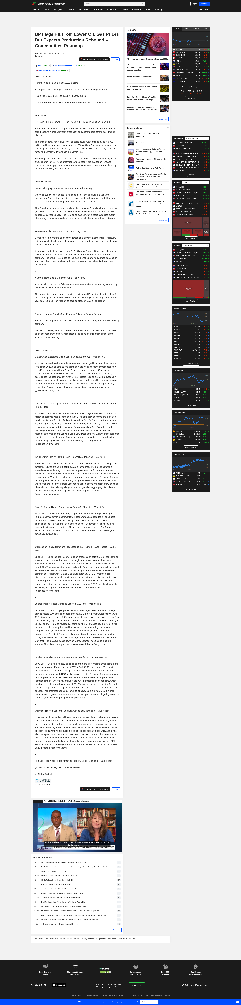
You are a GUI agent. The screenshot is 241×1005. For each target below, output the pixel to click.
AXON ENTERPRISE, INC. (185, 275)
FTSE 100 (179, 61)
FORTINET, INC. (181, 261)
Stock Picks (84, 9)
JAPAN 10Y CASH (182, 479)
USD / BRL (177, 335)
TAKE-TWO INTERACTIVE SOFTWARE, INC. (188, 203)
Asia (205, 29)
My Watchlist (178, 139)
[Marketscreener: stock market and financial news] (48, 4)
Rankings (159, 9)
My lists (191, 175)
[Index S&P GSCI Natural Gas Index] (67, 70)
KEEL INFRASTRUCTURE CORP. (187, 168)
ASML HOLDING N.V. (183, 266)
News (47, 9)
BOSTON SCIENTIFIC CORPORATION (188, 199)
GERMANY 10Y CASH (183, 476)
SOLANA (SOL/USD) (183, 437)
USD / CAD (177, 330)
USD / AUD (177, 347)
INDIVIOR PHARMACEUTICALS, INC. (188, 153)
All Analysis (163, 220)
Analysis (58, 9)
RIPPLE (178, 443)
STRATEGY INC (181, 258)
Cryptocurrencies (180, 412)
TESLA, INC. (180, 187)
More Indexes (191, 98)
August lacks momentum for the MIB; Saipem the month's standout (63, 862)
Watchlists (111, 9)
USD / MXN (177, 332)
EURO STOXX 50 (182, 70)
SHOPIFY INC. (181, 272)
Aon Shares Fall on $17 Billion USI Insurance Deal (58, 889)
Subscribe (205, 4)
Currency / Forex (180, 308)
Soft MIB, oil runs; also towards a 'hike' (54, 871)
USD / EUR (177, 327)
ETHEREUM (180, 434)
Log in (194, 4)
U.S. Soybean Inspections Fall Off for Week (55, 884)
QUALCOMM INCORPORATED (186, 256)
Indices (177, 29)
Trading (124, 9)
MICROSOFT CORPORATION (186, 156)
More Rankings (191, 238)
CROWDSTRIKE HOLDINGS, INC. (187, 193)
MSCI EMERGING (182, 78)
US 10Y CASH (181, 473)
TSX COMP (179, 58)
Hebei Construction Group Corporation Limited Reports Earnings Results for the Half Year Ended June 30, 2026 (77, 915)
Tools (147, 9)
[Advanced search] (142, 4)
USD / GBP (177, 356)
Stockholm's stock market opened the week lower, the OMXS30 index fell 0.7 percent (70, 911)
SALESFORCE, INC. (183, 146)
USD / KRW (178, 350)
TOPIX (178, 75)
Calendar (70, 9)
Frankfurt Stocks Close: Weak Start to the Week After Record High (63, 902)
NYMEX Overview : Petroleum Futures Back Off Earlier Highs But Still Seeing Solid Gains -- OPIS (74, 867)
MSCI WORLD (180, 81)
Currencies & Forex (191, 363)
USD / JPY (177, 344)
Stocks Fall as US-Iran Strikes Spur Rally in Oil (57, 880)
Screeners (136, 9)
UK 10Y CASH (181, 485)
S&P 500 (179, 49)
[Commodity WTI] (48, 66)
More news (116, 930)
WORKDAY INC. (181, 269)
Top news (132, 30)
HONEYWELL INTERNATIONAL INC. (188, 165)
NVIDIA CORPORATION (184, 149)
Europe (186, 29)
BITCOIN (179, 431)
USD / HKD (177, 353)
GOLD (176, 389)
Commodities (178, 370)
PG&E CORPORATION (183, 212)
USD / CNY (177, 341)
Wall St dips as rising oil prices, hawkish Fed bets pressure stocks (63, 906)
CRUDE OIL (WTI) (180, 392)
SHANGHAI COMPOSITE (184, 72)
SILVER (176, 398)
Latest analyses (135, 128)
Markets (37, 9)
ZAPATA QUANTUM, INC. (184, 143)
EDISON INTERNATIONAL (185, 215)
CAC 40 (178, 67)
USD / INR (177, 338)
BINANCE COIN (181, 440)
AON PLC (179, 206)
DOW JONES (180, 52)
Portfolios (98, 9)
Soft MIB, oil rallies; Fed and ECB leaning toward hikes (59, 876)
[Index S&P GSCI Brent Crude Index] (84, 66)
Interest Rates (179, 454)
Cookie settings (92, 995)
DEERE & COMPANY (183, 190)
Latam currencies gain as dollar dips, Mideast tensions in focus (62, 893)
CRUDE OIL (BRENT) (181, 395)
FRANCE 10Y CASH (183, 482)
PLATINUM (177, 401)
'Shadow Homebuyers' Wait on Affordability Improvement (60, 898)
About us (124, 995)
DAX (177, 64)
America (196, 29)
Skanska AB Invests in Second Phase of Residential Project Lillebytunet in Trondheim (70, 920)
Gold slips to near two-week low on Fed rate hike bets (59, 924)
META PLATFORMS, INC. (184, 159)
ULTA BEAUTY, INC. (182, 196)
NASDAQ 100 (180, 55)
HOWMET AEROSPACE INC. (185, 209)
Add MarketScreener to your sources (95, 59)
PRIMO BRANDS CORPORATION (187, 162)
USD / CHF (177, 359)
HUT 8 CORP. (180, 171)
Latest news (163, 119)
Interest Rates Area (191, 489)
